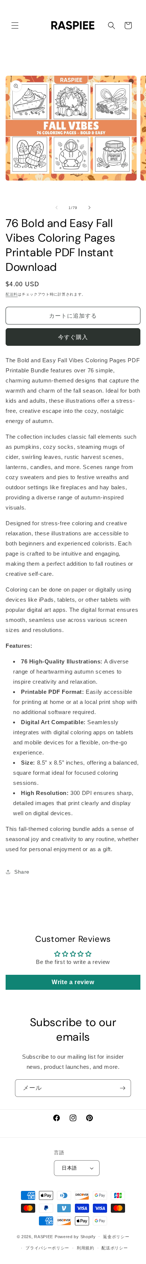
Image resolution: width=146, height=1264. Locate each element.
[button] (15, 25)
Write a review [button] (73, 982)
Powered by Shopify (75, 1236)
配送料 (12, 294)
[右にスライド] (89, 207)
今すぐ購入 (73, 337)
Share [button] (22, 872)
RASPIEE (43, 1236)
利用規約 (85, 1248)
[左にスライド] (56, 207)
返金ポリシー (116, 1236)
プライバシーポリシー (47, 1248)
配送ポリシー (114, 1248)
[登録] (122, 1088)
